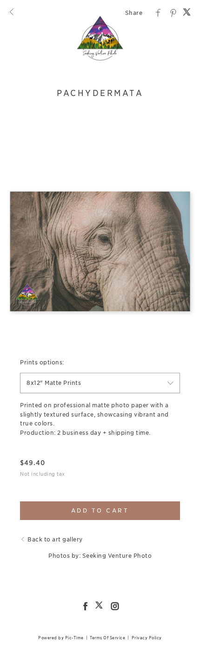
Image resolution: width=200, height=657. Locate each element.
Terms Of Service (107, 637)
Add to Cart (100, 510)
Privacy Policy (147, 637)
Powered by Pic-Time (61, 637)
